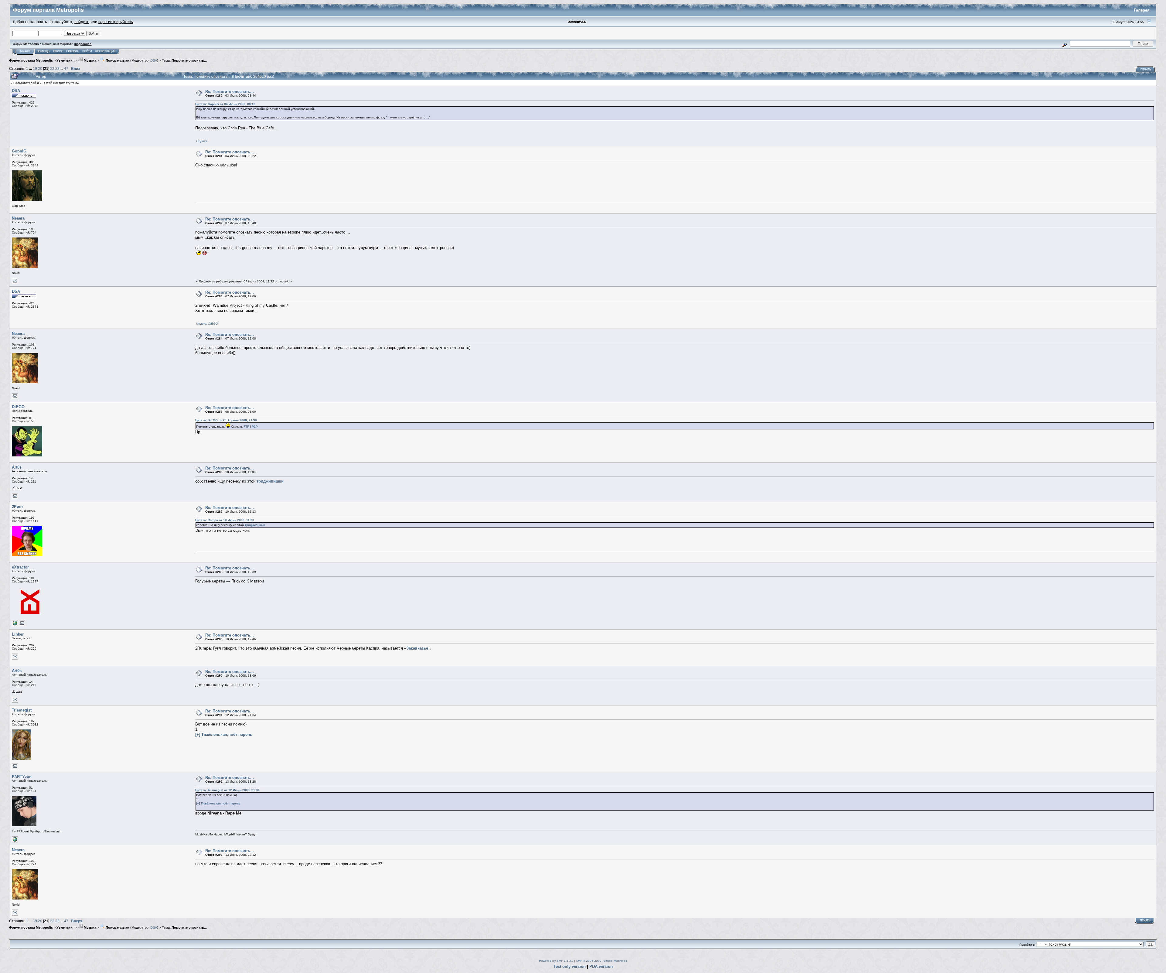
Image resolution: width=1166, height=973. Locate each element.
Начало (24, 51)
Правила (72, 51)
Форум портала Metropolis (31, 60)
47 (66, 68)
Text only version (570, 966)
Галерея (1142, 10)
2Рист (17, 506)
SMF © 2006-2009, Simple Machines (601, 960)
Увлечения (65, 60)
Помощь (43, 51)
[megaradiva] (15, 841)
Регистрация (105, 51)
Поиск (58, 51)
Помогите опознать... (189, 60)
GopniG (201, 141)
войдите (81, 21)
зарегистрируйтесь (115, 21)
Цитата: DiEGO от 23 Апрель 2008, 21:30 (226, 420)
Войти (87, 51)
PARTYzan (22, 776)
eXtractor (20, 567)
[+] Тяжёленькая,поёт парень (223, 734)
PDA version (601, 966)
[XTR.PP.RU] (15, 625)
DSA (153, 60)
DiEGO (213, 323)
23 (57, 68)
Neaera (18, 218)
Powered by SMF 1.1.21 (556, 960)
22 (52, 68)
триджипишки (270, 481)
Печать (1145, 69)
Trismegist (22, 710)
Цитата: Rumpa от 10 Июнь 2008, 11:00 (224, 520)
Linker (18, 634)
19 (35, 68)
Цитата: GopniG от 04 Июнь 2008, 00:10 (225, 104)
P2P (255, 426)
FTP (246, 426)
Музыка (89, 60)
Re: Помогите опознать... (229, 91)
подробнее (83, 44)
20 (40, 68)
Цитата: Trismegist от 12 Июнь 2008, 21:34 (227, 790)
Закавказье (417, 648)
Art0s (17, 467)
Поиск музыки (117, 60)
